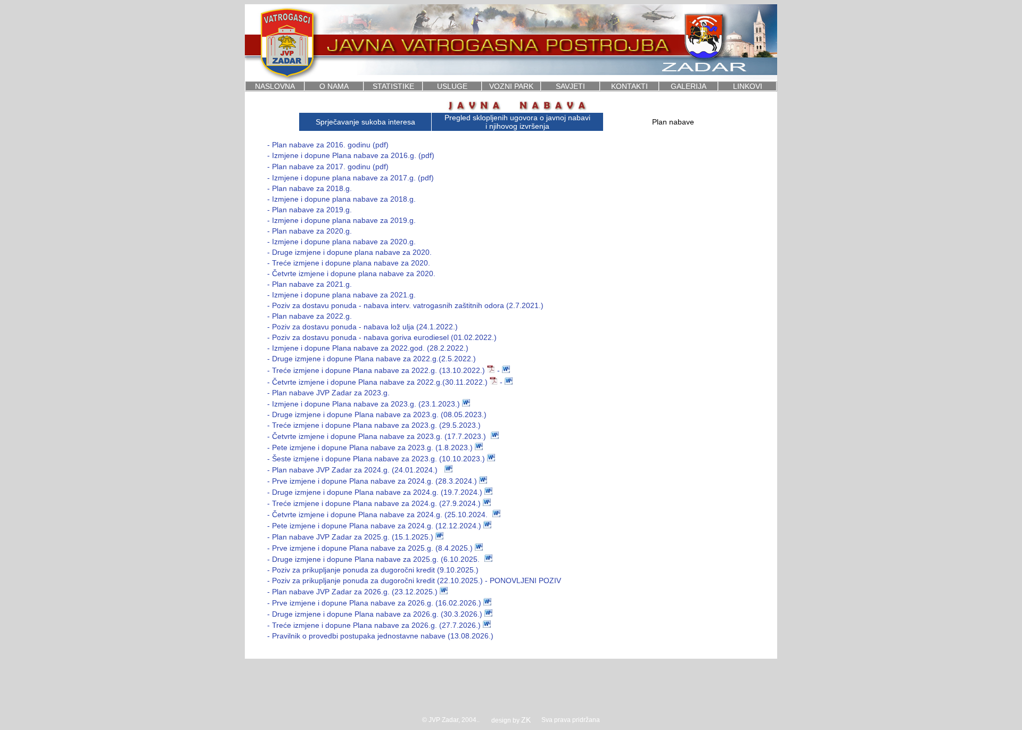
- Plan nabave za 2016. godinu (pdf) (328, 144)
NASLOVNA (275, 86)
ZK (526, 720)
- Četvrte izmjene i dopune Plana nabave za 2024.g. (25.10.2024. (377, 514)
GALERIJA (688, 86)
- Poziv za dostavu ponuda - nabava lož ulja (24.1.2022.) (362, 326)
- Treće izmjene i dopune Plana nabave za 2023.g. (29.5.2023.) (374, 425)
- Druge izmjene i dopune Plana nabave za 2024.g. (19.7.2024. (373, 492)
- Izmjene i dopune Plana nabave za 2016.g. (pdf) (350, 155)
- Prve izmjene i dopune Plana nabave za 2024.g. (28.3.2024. (370, 481)
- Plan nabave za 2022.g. (309, 316)
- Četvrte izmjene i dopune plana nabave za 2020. (351, 273)
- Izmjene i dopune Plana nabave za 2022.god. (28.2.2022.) (367, 348)
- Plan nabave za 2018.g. (309, 188)
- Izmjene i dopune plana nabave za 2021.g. (341, 295)
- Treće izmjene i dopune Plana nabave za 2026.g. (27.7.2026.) (374, 625)
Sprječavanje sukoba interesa (365, 122)
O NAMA (334, 86)
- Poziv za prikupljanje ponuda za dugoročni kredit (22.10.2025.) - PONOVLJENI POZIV (414, 580)
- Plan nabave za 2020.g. (309, 231)
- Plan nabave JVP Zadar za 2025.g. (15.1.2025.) (350, 537)
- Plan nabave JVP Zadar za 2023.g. (328, 392)
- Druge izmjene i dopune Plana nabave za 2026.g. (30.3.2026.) (375, 614)
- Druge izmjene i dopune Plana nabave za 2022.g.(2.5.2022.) (371, 358)
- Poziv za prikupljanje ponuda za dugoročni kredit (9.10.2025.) (373, 570)
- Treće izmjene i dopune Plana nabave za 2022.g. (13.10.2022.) (377, 370)
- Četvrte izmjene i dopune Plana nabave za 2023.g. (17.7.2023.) (376, 436)
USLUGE (452, 86)
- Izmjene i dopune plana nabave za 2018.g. (341, 199)
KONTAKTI (629, 86)
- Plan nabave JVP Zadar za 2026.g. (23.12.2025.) (352, 591)
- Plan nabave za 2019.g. (309, 209)
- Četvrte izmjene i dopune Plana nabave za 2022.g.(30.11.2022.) (377, 382)
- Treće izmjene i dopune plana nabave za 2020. (348, 263)
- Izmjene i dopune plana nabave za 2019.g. (341, 220)
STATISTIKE (393, 86)
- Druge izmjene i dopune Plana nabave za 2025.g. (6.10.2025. (373, 559)
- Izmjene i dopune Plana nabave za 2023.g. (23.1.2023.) (363, 404)
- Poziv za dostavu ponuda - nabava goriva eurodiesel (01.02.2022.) (382, 337)
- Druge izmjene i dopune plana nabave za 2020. (349, 252)
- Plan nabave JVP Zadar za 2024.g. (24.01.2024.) (352, 470)
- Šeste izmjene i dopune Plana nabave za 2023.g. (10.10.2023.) (376, 458)
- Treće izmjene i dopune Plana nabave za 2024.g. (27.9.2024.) (374, 503)
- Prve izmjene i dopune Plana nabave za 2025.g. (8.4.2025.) (370, 548)
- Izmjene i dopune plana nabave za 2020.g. (341, 241)
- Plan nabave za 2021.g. (309, 284)
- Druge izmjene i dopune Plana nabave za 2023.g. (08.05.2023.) (377, 414)
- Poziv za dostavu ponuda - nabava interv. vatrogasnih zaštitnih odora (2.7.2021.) (405, 305)
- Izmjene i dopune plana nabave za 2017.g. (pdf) (350, 177)
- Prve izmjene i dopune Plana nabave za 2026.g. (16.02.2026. (373, 603)
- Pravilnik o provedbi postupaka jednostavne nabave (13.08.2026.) (380, 636)
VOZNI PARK (511, 86)
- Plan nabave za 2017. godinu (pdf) (328, 166)
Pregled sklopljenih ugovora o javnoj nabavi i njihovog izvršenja (517, 121)
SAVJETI (570, 86)
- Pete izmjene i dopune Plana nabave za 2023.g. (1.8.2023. (368, 447)
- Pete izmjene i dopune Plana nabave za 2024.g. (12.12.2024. (373, 525)
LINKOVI (747, 86)
